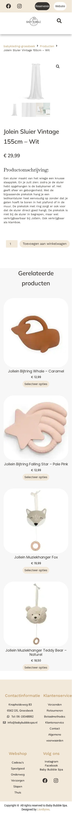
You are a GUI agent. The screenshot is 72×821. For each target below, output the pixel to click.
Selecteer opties (36, 384)
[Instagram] (19, 6)
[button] (57, 66)
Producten (47, 46)
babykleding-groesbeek (19, 46)
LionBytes (43, 809)
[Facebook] (8, 6)
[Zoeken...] (59, 21)
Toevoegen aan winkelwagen (45, 244)
